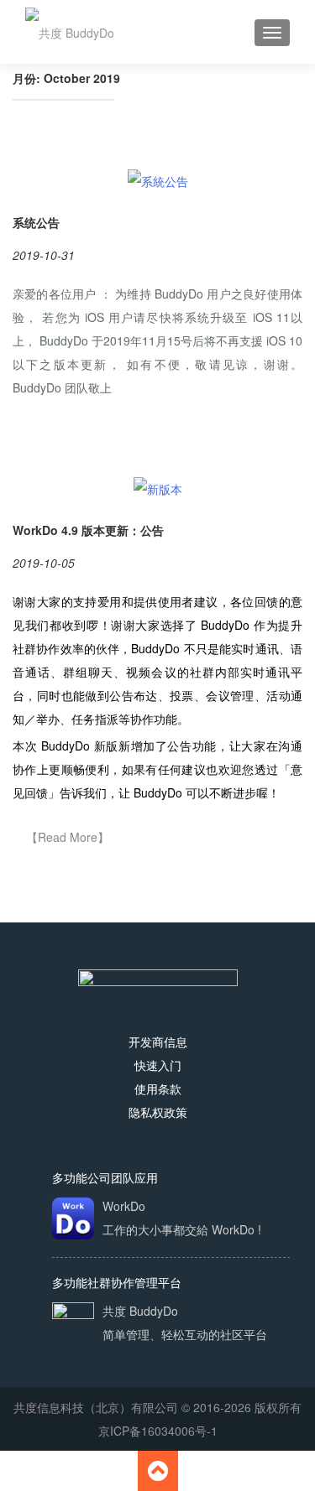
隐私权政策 (158, 1112)
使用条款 (157, 1088)
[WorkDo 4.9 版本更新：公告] (158, 486)
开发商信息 (158, 1041)
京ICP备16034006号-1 (158, 1430)
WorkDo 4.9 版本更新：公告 (88, 530)
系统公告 (36, 222)
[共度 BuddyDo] (70, 32)
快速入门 (157, 1065)
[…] (67, 838)
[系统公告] (158, 179)
